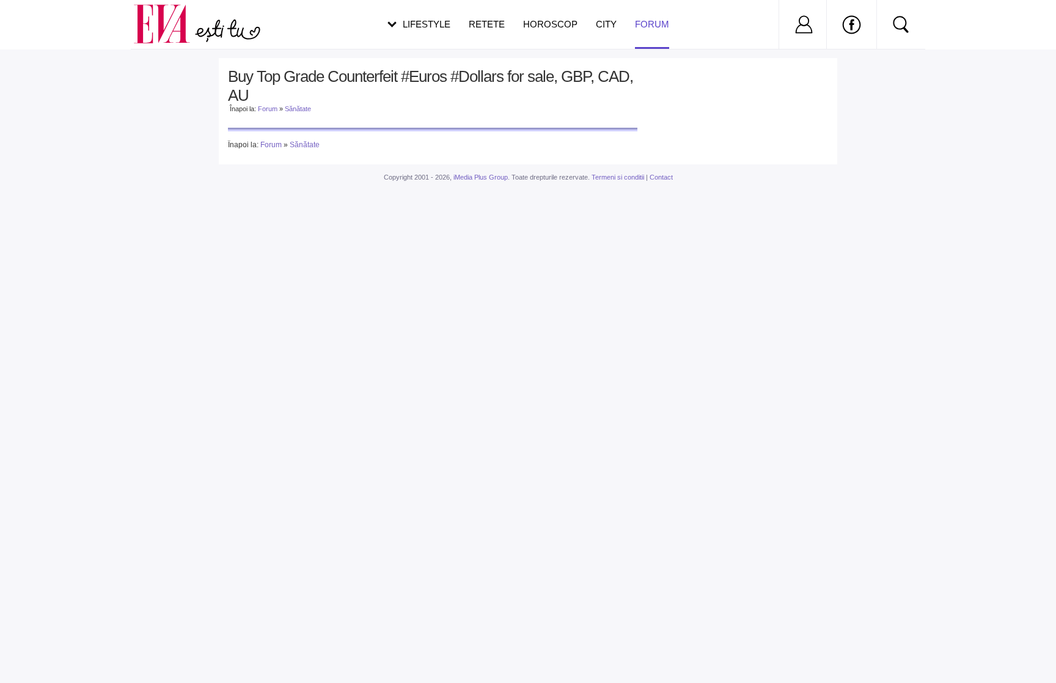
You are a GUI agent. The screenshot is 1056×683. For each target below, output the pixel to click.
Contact (661, 177)
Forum (652, 24)
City (606, 24)
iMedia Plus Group (480, 177)
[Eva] (169, 14)
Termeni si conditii (618, 177)
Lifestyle (426, 24)
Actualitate (43, 22)
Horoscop (550, 24)
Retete (487, 24)
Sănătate (298, 108)
